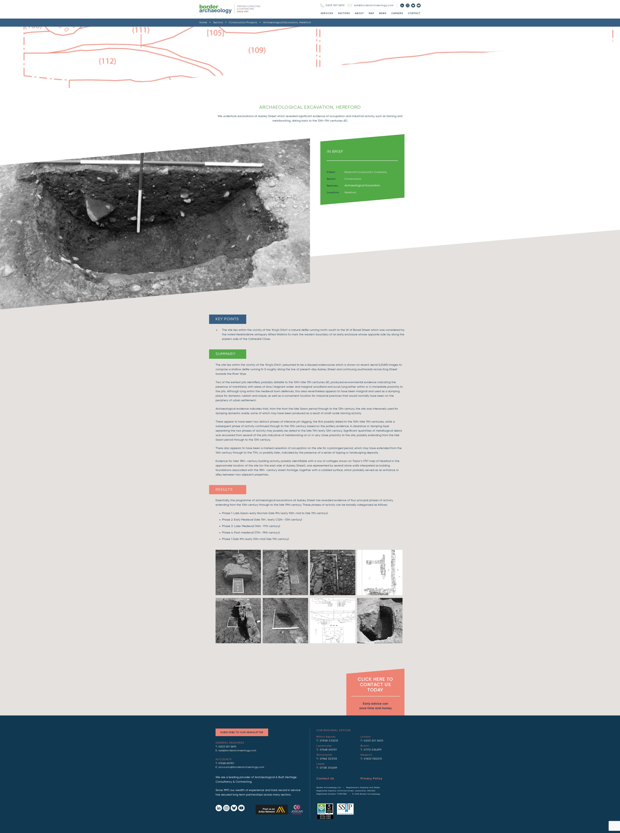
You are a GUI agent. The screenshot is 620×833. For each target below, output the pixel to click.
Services (327, 13)
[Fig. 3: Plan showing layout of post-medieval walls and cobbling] (380, 594)
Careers (397, 13)
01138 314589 (328, 768)
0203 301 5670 (335, 5)
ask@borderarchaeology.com (374, 5)
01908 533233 (329, 741)
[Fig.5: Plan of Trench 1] (332, 642)
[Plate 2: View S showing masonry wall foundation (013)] (285, 594)
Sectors (344, 13)
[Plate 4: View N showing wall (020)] (238, 642)
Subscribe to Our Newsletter (241, 732)
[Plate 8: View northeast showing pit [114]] (285, 642)
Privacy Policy (371, 778)
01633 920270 (373, 759)
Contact (414, 13)
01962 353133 (328, 759)
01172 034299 (372, 750)
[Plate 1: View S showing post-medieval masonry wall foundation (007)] (238, 594)
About (359, 13)
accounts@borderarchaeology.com (241, 767)
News (383, 13)
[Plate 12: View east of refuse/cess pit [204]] (380, 642)
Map (371, 13)
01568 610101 (226, 763)
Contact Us (325, 778)
